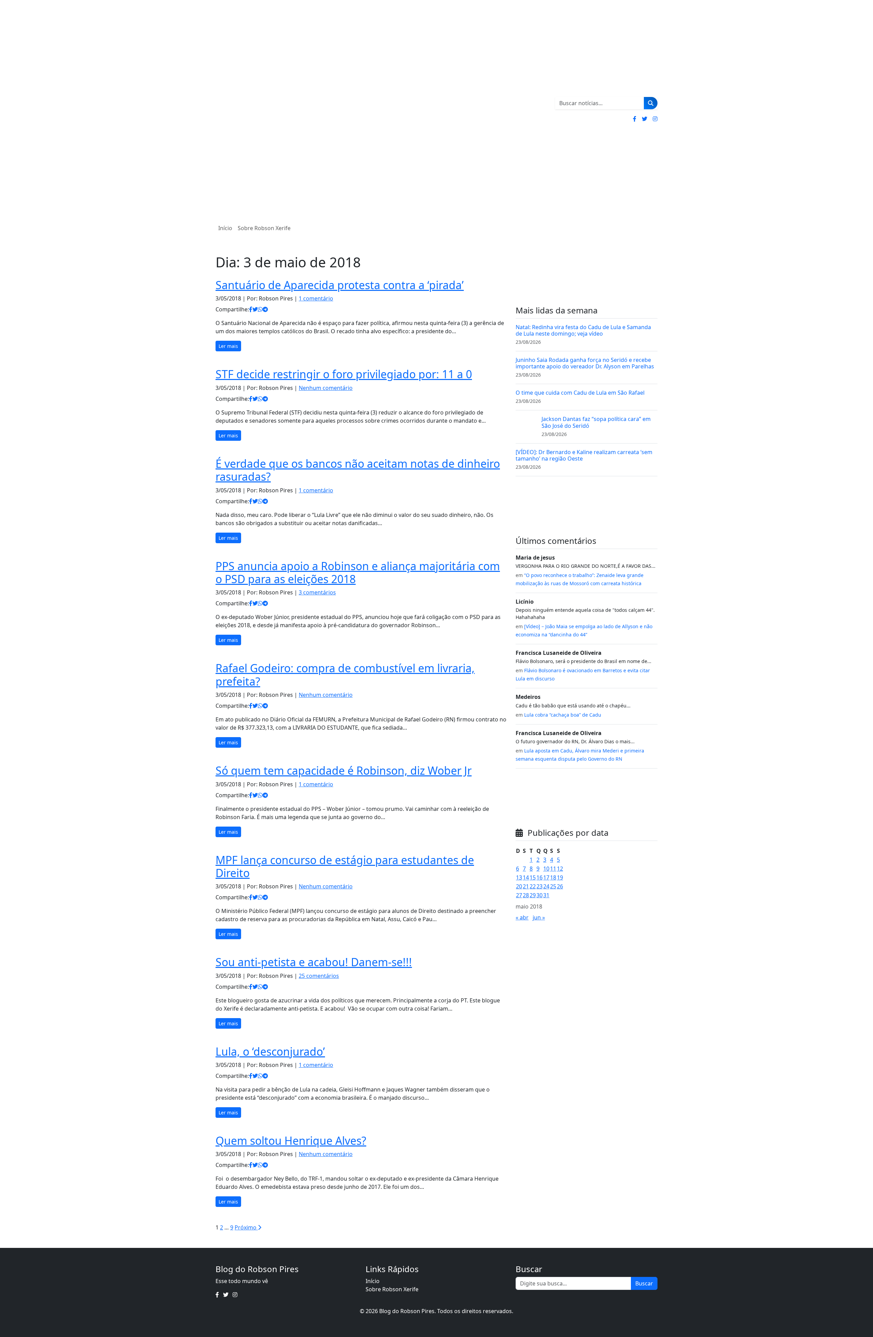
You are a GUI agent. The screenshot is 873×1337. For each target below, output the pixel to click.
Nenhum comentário (326, 388)
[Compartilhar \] (250, 309)
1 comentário (316, 298)
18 (553, 877)
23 (539, 886)
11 (553, 868)
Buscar (644, 1283)
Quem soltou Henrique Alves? (291, 1140)
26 (560, 886)
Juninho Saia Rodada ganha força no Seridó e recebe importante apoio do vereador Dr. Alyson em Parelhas (585, 363)
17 (546, 877)
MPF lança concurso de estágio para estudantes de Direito (345, 866)
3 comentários (317, 592)
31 (546, 895)
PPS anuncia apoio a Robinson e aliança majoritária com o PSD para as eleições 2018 (358, 572)
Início (225, 228)
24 (546, 886)
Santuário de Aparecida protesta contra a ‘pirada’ (340, 285)
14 (526, 877)
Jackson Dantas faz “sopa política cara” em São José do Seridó (596, 422)
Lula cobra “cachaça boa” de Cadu (562, 715)
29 (533, 895)
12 (560, 868)
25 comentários (319, 976)
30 (539, 895)
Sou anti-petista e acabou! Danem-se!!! (314, 962)
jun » (539, 917)
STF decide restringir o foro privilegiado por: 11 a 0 (344, 374)
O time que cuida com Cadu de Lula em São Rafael (580, 392)
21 (526, 886)
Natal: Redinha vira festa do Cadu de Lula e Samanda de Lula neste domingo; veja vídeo (583, 330)
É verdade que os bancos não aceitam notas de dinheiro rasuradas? (358, 470)
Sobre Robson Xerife (264, 228)
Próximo (246, 1227)
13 (519, 877)
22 (533, 886)
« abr (522, 917)
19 (560, 877)
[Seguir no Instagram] (655, 119)
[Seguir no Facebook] (634, 119)
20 (519, 886)
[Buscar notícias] (650, 103)
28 (526, 895)
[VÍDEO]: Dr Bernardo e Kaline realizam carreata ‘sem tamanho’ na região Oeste (584, 455)
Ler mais (228, 346)
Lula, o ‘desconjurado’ (270, 1051)
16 (539, 877)
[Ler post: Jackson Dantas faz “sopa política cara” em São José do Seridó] (526, 426)
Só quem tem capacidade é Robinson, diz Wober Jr (344, 770)
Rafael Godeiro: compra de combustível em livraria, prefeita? (345, 674)
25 (553, 886)
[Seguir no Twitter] (644, 119)
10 (546, 868)
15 (533, 877)
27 (519, 895)
